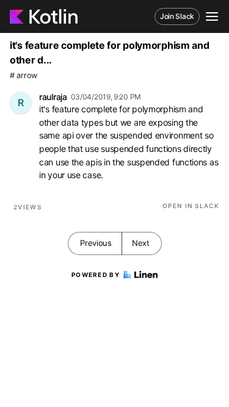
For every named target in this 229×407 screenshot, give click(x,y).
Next (141, 243)
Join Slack (177, 16)
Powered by (95, 274)
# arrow (23, 75)
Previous (96, 243)
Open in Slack (190, 205)
